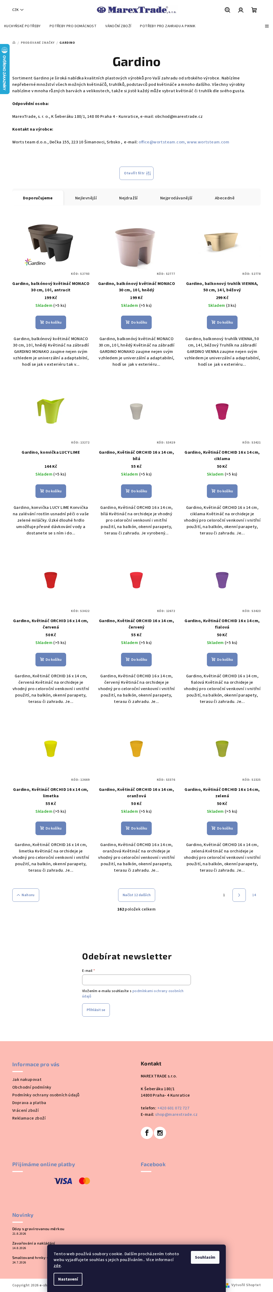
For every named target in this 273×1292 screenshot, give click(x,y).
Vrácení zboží (25, 1110)
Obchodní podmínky (31, 1087)
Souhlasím (205, 1257)
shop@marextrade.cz (176, 1114)
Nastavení (68, 1279)
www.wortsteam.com (208, 142)
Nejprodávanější (176, 198)
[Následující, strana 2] (239, 895)
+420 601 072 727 (173, 1108)
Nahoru (28, 895)
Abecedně (225, 198)
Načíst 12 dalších (137, 895)
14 (254, 895)
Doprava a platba (29, 1103)
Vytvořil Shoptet (246, 1285)
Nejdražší (128, 198)
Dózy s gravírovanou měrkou (38, 1229)
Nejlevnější (86, 198)
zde (57, 1266)
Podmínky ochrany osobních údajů (45, 1095)
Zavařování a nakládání (33, 1243)
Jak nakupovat (27, 1079)
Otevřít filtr (134, 173)
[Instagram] (160, 1133)
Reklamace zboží (29, 1118)
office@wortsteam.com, (162, 142)
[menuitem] (22, 26)
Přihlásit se (96, 1010)
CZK (15, 10)
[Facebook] (147, 1133)
